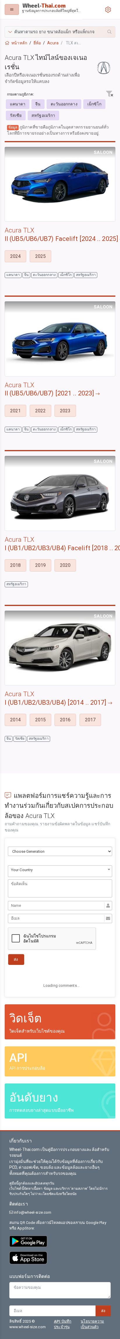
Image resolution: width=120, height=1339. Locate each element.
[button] (60, 32)
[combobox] (60, 871)
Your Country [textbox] (22, 870)
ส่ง (103, 1311)
